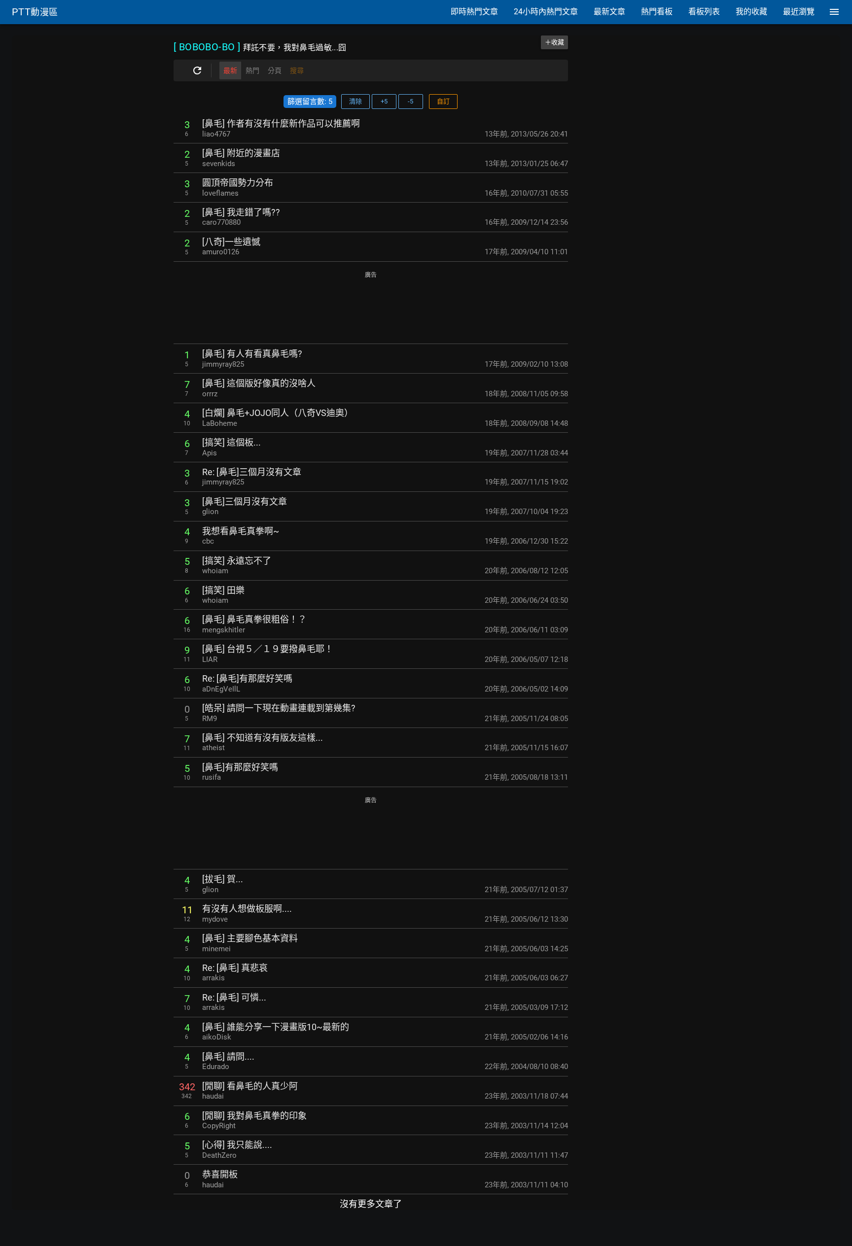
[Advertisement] (371, 308)
